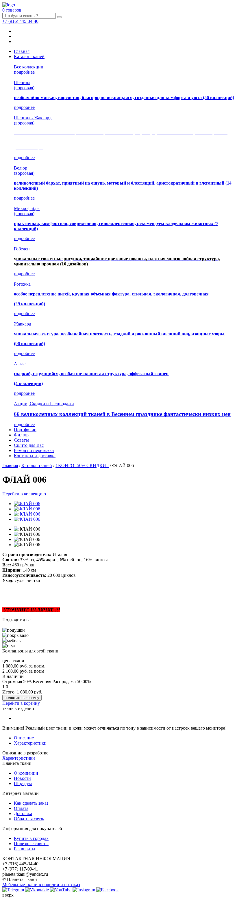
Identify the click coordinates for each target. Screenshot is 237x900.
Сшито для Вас (29, 445)
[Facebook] (107, 889)
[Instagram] (84, 889)
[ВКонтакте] (37, 889)
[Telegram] (13, 889)
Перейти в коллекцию (24, 493)
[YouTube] (60, 889)
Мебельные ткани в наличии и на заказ (41, 884)
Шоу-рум (23, 783)
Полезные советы (31, 843)
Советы (21, 440)
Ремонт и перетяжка (34, 450)
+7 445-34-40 (20, 21)
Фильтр (21, 434)
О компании (26, 773)
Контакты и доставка (34, 455)
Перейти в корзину (21, 703)
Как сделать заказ (31, 803)
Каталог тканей (29, 56)
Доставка (23, 813)
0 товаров (11, 10)
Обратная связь (29, 818)
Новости (22, 778)
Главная (21, 51)
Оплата (21, 808)
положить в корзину (22, 698)
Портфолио (25, 429)
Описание (24, 737)
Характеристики (30, 743)
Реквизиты (24, 848)
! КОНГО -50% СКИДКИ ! (82, 465)
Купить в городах (31, 838)
